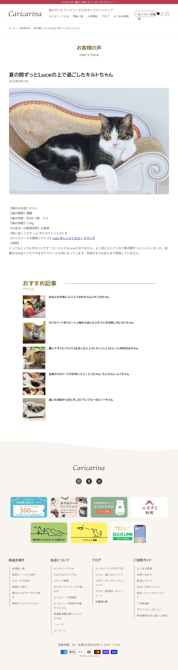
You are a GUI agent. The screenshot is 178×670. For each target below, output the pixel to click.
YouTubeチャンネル (65, 574)
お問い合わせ (144, 574)
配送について (144, 580)
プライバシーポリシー (149, 609)
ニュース (59, 624)
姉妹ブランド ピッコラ (25, 603)
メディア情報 (61, 580)
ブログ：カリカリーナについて (109, 583)
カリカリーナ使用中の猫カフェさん (68, 605)
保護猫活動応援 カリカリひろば (68, 616)
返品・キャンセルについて (151, 595)
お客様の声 (24, 28)
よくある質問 (144, 568)
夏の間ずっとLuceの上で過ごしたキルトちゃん (57, 28)
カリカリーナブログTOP (109, 568)
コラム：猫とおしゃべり (109, 574)
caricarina (93, 655)
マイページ (60, 630)
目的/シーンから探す (24, 574)
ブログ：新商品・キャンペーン (109, 593)
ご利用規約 (143, 603)
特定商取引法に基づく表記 (152, 615)
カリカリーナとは (64, 568)
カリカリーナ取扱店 (65, 597)
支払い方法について (148, 586)
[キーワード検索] (153, 14)
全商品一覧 (18, 568)
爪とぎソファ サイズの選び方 (68, 589)
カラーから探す (21, 580)
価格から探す (19, 586)
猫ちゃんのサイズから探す (26, 595)
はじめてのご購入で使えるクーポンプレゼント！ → (89, 2)
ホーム (12, 28)
